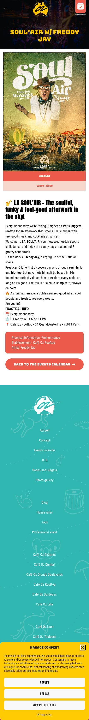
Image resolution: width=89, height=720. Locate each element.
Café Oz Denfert (44, 565)
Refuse (44, 694)
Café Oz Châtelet (44, 555)
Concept (44, 440)
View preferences (44, 705)
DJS (44, 460)
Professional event (44, 532)
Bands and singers (44, 470)
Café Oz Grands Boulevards (44, 574)
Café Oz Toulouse (44, 637)
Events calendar (44, 450)
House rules (45, 512)
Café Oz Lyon (44, 627)
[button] (83, 647)
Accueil (44, 430)
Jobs (44, 522)
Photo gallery (44, 480)
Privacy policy (44, 714)
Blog (45, 502)
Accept (44, 682)
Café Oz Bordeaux (44, 594)
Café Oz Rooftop (44, 584)
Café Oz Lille (44, 604)
